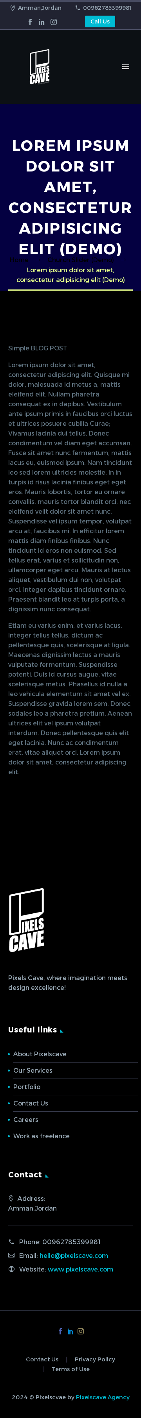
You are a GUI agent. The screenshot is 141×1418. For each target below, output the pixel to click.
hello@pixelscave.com (74, 1255)
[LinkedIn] (42, 22)
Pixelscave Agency (103, 1397)
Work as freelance (41, 1136)
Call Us (100, 21)
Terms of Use (71, 1369)
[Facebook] (30, 22)
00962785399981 (107, 7)
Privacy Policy (95, 1360)
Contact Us (30, 1103)
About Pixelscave (40, 1054)
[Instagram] (54, 22)
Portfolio (26, 1087)
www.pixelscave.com (80, 1269)
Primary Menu (126, 67)
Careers (25, 1119)
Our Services (32, 1070)
